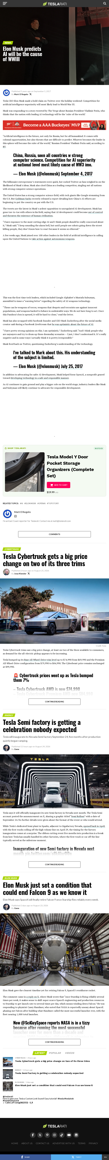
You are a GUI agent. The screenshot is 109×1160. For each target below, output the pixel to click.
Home (14, 1143)
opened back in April (94, 826)
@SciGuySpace (33, 1022)
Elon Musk (31, 503)
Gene (16, 749)
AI (22, 503)
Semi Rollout (77, 816)
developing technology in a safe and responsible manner (40, 377)
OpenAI (42, 503)
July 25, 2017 (72, 366)
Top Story (53, 503)
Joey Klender (20, 573)
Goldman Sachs (23, 198)
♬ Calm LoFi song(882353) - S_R (18, 1102)
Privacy (93, 1143)
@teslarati (8, 1096)
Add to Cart (60, 485)
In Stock (99, 448)
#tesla (61, 1098)
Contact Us (42, 1143)
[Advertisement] (54, 267)
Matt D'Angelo (21, 94)
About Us (27, 1143)
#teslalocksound (11, 1100)
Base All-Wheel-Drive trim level (40, 659)
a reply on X (32, 996)
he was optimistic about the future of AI (72, 324)
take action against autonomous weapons (53, 238)
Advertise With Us (64, 1143)
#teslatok (69, 1098)
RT (4, 146)
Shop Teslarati (17, 448)
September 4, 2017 (77, 173)
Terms (81, 1143)
